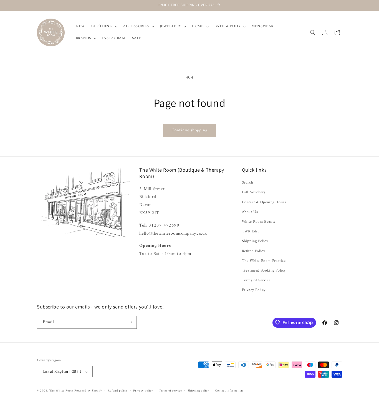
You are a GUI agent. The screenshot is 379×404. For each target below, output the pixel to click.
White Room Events (258, 221)
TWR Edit (250, 231)
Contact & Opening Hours (264, 202)
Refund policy (117, 390)
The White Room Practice (264, 260)
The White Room (61, 391)
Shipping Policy (255, 241)
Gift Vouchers (254, 192)
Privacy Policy (254, 290)
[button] (104, 26)
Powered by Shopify (88, 391)
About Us (250, 212)
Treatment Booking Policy (264, 270)
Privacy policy (143, 390)
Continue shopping (189, 130)
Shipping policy (198, 390)
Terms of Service (256, 280)
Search (247, 182)
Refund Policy (253, 251)
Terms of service (170, 390)
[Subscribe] (130, 321)
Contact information (229, 390)
